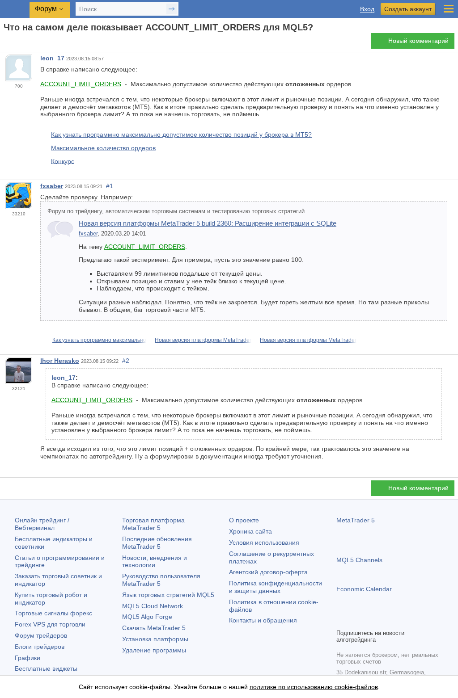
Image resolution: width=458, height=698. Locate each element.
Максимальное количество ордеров (103, 147)
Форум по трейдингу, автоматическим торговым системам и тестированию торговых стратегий (176, 211)
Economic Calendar (364, 589)
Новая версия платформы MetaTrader (203, 340)
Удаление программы (154, 650)
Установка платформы (155, 639)
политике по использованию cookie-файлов (314, 686)
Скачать (154, 627)
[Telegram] (356, 620)
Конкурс (62, 160)
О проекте (244, 520)
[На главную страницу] (6, 43)
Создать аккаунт (408, 9)
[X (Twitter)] (370, 620)
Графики (27, 657)
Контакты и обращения (263, 620)
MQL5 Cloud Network (152, 606)
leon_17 (52, 58)
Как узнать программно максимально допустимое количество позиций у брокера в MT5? (181, 134)
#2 (125, 360)
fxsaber (51, 185)
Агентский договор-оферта (268, 572)
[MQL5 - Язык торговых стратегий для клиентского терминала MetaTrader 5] (15, 9)
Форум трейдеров (41, 635)
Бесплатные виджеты (46, 668)
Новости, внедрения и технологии (154, 561)
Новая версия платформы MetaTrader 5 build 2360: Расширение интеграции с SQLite (207, 223)
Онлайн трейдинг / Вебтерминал (42, 524)
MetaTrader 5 (355, 520)
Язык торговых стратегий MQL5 (168, 594)
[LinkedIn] (399, 620)
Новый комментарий (418, 40)
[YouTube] (384, 620)
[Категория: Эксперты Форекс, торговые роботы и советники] (17, 43)
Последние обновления (157, 542)
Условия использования (264, 542)
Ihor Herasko (59, 360)
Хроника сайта (250, 531)
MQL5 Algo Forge (147, 616)
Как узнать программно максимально (99, 340)
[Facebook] (341, 620)
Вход (367, 9)
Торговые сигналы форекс (53, 613)
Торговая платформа (153, 524)
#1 (109, 185)
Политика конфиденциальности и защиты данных (275, 587)
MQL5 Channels (359, 559)
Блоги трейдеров (39, 646)
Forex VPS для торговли (50, 624)
